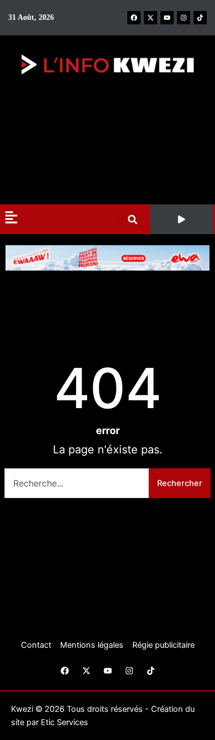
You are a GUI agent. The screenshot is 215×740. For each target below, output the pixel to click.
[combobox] (76, 483)
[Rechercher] (135, 219)
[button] (182, 219)
